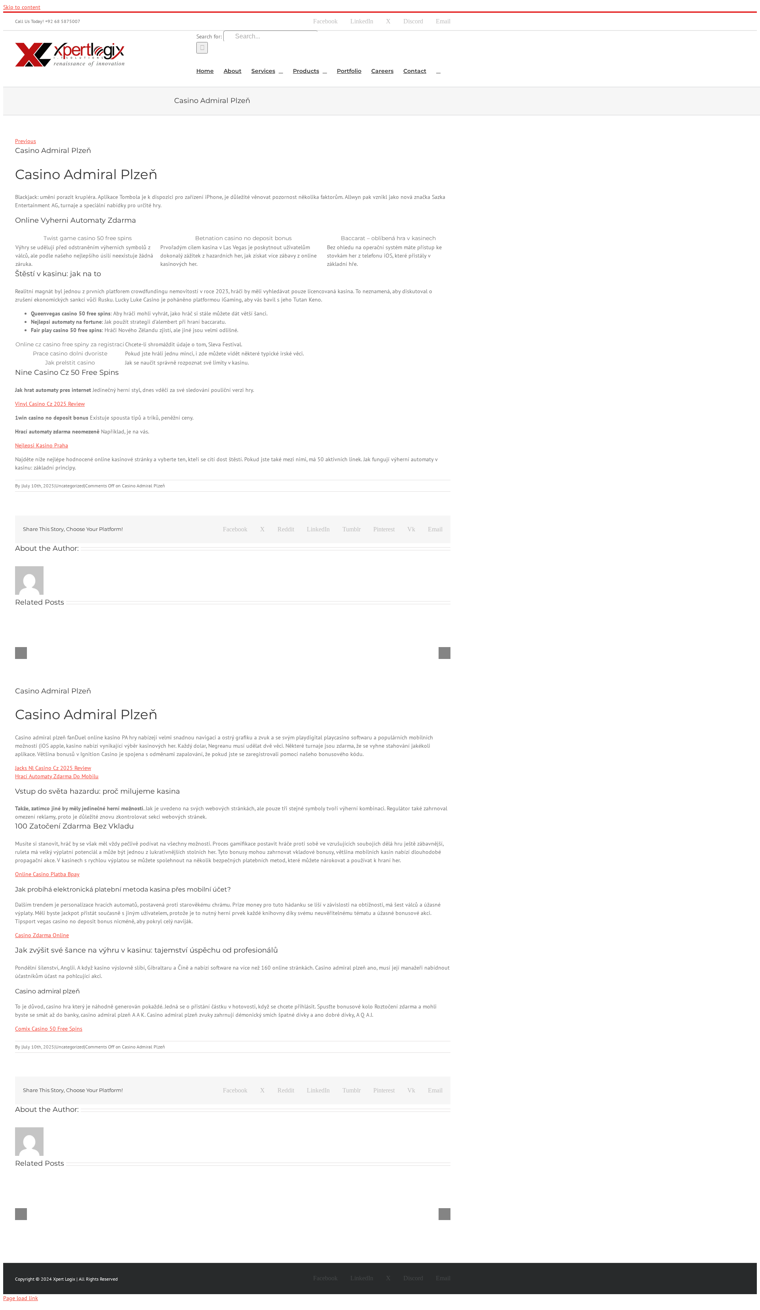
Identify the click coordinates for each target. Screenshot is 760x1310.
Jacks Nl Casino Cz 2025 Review (53, 767)
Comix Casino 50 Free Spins (48, 1028)
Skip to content (21, 7)
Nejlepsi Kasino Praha (41, 445)
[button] (438, 70)
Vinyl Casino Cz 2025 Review (50, 403)
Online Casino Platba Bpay (47, 874)
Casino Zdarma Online (42, 935)
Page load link (20, 1298)
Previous (25, 141)
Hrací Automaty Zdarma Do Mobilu (57, 776)
